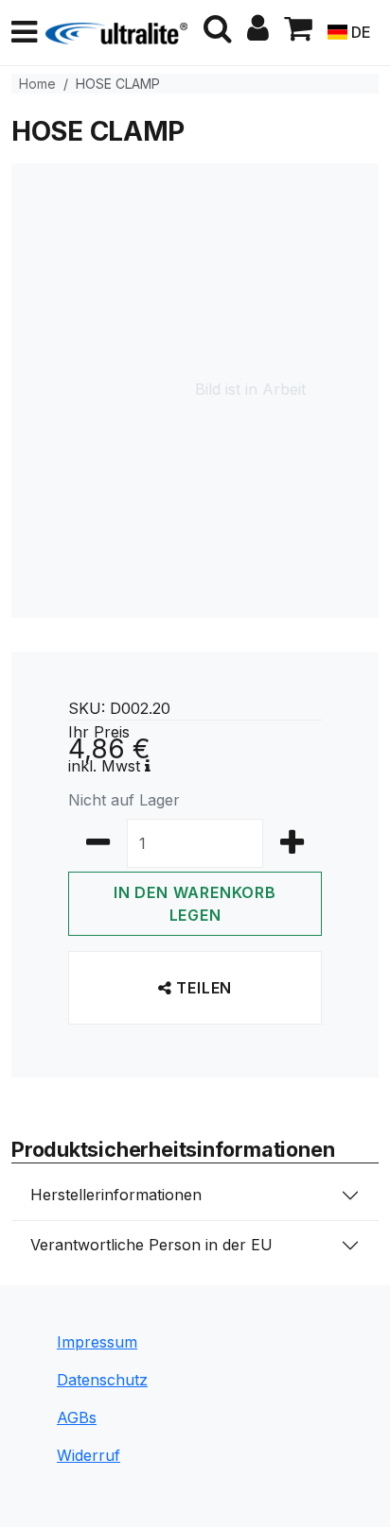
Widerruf (88, 1455)
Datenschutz (102, 1379)
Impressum (97, 1341)
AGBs (77, 1417)
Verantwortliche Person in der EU (151, 1244)
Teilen (202, 987)
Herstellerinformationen (116, 1194)
